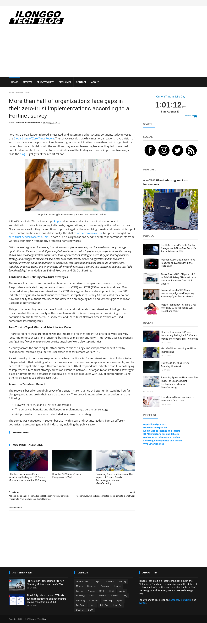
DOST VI (79, 609)
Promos (91, 591)
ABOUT (95, 82)
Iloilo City (104, 605)
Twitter (142, 602)
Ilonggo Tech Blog (38, 619)
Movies (79, 586)
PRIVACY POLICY (45, 82)
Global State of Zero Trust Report (34, 138)
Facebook (174, 599)
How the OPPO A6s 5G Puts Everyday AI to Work (66, 476)
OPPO (101, 591)
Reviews (102, 595)
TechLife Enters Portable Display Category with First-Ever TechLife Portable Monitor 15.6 (178, 248)
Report (58, 221)
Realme (79, 591)
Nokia (92, 605)
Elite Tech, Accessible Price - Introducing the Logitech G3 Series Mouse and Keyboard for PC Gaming (27, 477)
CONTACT (81, 82)
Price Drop (107, 600)
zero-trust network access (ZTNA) (29, 237)
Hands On (117, 605)
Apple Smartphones (154, 424)
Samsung (80, 595)
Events (122, 591)
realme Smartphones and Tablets (161, 437)
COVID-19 (93, 600)
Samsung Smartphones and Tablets (162, 440)
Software (105, 586)
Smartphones (82, 581)
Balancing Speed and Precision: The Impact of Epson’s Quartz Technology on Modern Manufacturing (114, 479)
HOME (14, 82)
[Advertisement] (103, 53)
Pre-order (80, 605)
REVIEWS (27, 82)
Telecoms (109, 581)
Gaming (122, 581)
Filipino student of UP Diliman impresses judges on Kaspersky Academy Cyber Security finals (177, 293)
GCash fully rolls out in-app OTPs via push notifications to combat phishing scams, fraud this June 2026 (46, 598)
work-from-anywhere (90, 233)
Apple (119, 600)
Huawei (114, 595)
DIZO (90, 609)
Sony (125, 595)
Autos (91, 595)
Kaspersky (92, 586)
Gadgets (97, 581)
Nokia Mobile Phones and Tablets (161, 430)
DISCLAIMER (65, 82)
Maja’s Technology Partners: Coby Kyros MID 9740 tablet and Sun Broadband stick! (178, 307)
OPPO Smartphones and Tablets (161, 433)
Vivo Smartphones (153, 443)
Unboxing (80, 600)
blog (22, 154)
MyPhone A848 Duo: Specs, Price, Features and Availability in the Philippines (178, 262)
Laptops (117, 586)
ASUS (111, 591)
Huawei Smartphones (155, 427)
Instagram (185, 599)
